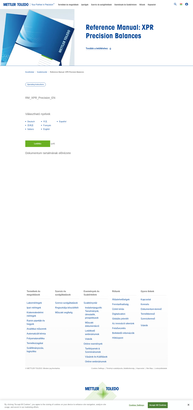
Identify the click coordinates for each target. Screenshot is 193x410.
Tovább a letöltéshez (97, 48)
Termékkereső (148, 314)
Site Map (149, 368)
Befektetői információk (123, 333)
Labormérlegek (34, 303)
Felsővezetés (119, 328)
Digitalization (118, 314)
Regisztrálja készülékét (66, 307)
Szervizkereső (148, 318)
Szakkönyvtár (42, 72)
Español (62, 121)
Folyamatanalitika (36, 338)
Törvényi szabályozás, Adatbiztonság (120, 368)
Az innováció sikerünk (123, 323)
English (46, 129)
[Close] (188, 405)
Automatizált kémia (36, 333)
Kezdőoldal (29, 72)
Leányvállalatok (161, 368)
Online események (93, 344)
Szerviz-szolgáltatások (66, 303)
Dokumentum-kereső (151, 309)
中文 (45, 121)
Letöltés (37, 144)
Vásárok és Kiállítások (96, 357)
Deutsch (31, 121)
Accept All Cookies (157, 405)
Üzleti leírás (118, 309)
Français (47, 125)
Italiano (30, 129)
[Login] (186, 4)
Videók (88, 339)
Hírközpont (117, 338)
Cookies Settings (97, 368)
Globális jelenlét (120, 318)
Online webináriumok (95, 361)
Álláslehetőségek (121, 299)
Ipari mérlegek (34, 307)
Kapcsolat (152, 4)
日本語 (30, 125)
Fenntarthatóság (120, 304)
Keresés (145, 304)
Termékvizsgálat (35, 343)
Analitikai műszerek (36, 329)
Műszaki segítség (63, 312)
